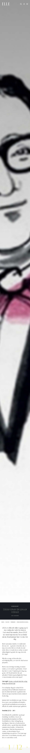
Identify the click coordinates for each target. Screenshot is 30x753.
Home (2, 622)
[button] (27, 747)
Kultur (7, 622)
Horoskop (15, 606)
